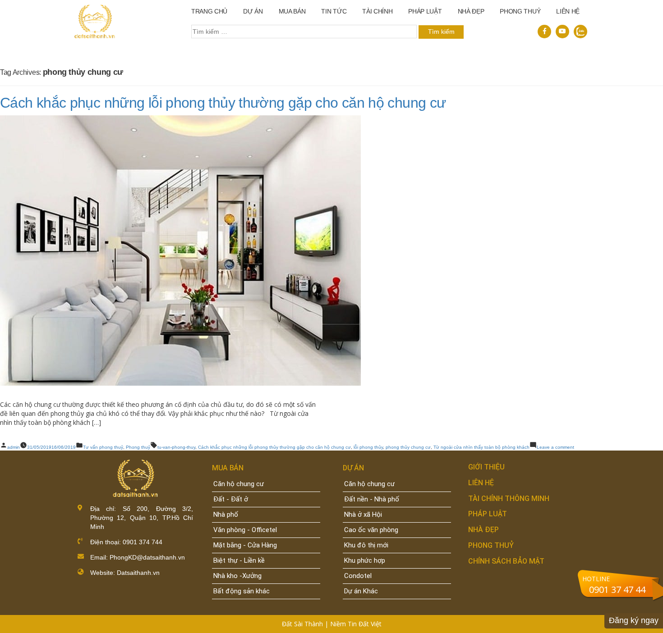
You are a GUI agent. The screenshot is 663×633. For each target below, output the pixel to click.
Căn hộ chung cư (238, 484)
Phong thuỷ (520, 11)
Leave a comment (555, 447)
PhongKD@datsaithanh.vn (147, 557)
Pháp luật (425, 11)
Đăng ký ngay (633, 620)
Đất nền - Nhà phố (371, 499)
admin (13, 447)
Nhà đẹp (483, 529)
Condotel (358, 576)
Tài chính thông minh (508, 498)
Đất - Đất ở (230, 499)
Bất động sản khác (241, 591)
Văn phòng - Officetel (245, 530)
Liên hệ (568, 11)
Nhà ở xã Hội (363, 514)
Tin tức (333, 11)
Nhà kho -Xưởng (237, 576)
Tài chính (377, 11)
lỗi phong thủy (368, 447)
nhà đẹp (471, 11)
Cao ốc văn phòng (371, 530)
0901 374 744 (141, 542)
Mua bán (292, 11)
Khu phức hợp (364, 560)
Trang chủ (209, 11)
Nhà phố (225, 514)
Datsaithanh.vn (138, 572)
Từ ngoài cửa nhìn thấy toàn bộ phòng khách (481, 447)
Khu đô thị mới (366, 545)
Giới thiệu (486, 467)
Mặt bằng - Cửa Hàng (245, 545)
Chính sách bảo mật (506, 561)
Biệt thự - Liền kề (239, 560)
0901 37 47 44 (617, 589)
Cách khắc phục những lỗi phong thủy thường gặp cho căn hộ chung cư (223, 103)
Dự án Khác (361, 591)
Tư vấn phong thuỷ (103, 447)
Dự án (252, 11)
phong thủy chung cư (408, 447)
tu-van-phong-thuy (176, 447)
